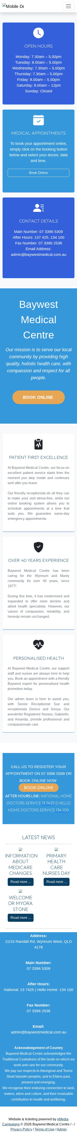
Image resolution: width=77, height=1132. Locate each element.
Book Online (38, 173)
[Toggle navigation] (68, 6)
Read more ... (20, 882)
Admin (62, 1129)
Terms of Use (45, 1129)
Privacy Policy (21, 1129)
